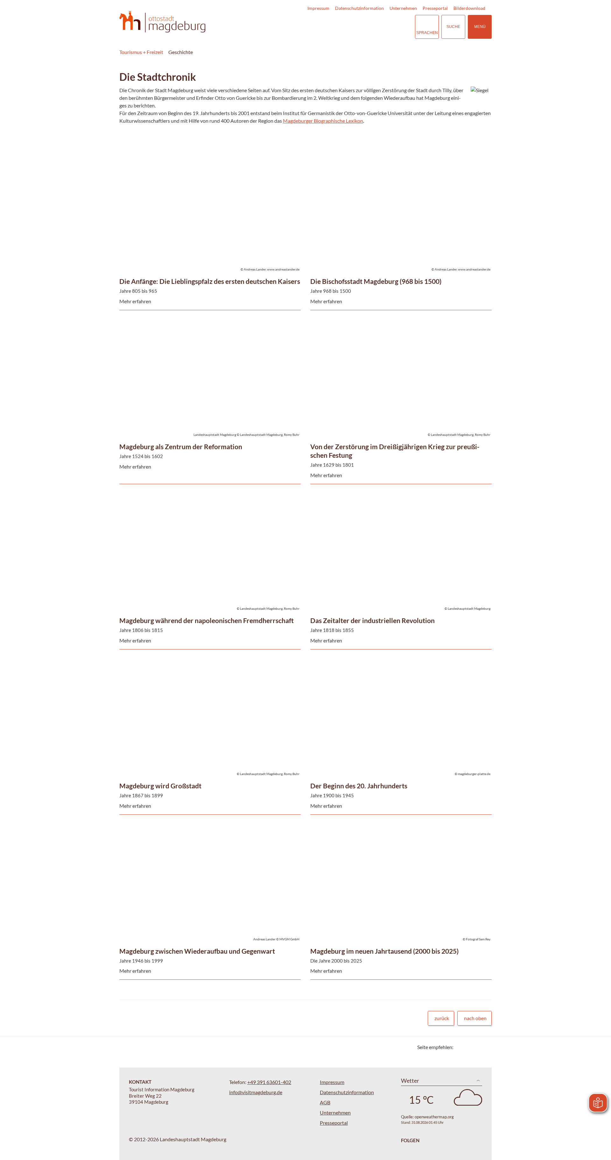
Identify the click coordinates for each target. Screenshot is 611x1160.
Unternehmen (403, 8)
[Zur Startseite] (162, 21)
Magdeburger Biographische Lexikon (323, 121)
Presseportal (435, 8)
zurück (441, 1018)
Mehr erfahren (208, 183)
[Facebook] (468, 1047)
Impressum (318, 8)
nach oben (475, 1018)
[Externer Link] (371, 26)
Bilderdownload (469, 8)
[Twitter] (460, 1047)
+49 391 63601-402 (269, 1082)
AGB (325, 1102)
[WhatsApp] (484, 1047)
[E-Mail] (476, 1047)
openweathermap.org (434, 1116)
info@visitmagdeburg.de (255, 1092)
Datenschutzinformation (359, 8)
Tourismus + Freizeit (141, 52)
